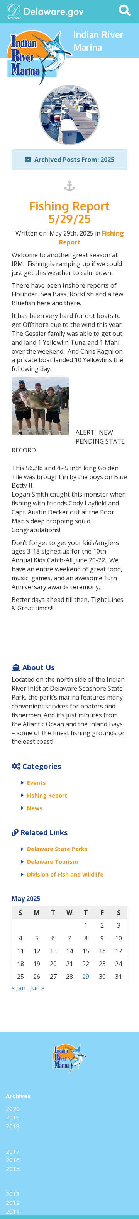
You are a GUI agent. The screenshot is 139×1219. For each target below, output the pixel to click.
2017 (13, 1151)
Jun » (37, 987)
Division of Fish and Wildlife (65, 874)
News (34, 808)
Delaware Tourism (52, 861)
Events (36, 782)
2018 (13, 1126)
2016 (13, 1160)
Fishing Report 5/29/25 (69, 212)
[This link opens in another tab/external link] (13, 11)
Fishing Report (47, 795)
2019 (13, 1117)
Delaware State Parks (57, 849)
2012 (13, 1202)
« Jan (18, 987)
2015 (13, 1169)
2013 (13, 1194)
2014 (13, 1211)
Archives (18, 1096)
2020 (13, 1108)
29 (85, 976)
